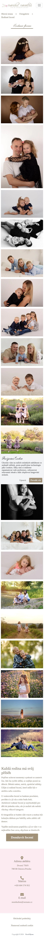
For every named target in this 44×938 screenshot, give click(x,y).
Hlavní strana (7, 14)
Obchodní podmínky (22, 918)
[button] (39, 5)
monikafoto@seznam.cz (22, 902)
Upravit (22, 480)
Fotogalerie (24, 14)
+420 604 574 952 (22, 885)
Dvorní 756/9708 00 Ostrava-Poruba (21, 867)
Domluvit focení (22, 837)
